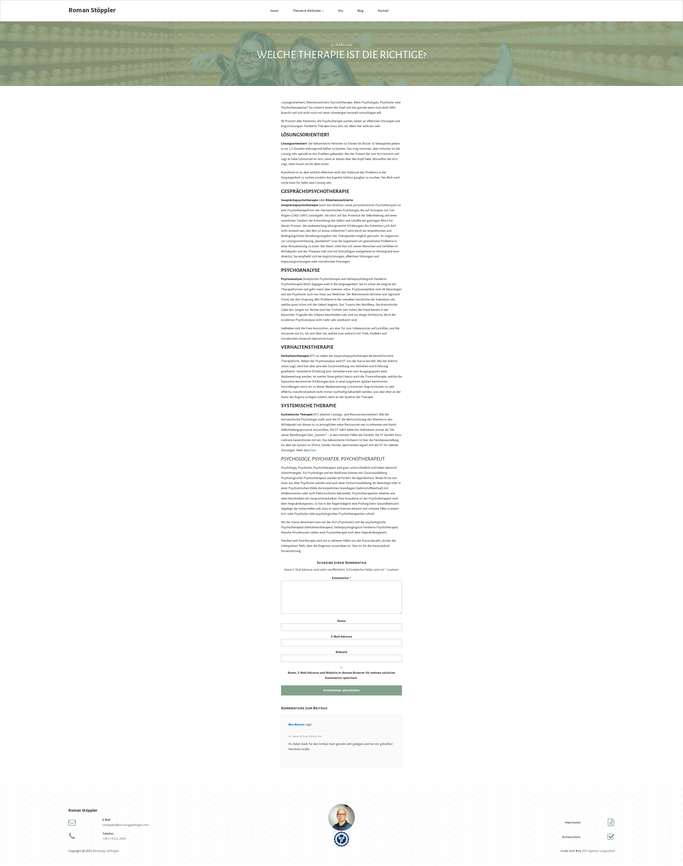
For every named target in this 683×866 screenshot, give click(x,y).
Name (341, 621)
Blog (360, 11)
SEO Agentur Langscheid (598, 851)
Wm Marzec (296, 724)
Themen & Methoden (307, 11)
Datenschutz (571, 837)
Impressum (573, 822)
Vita (340, 11)
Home (274, 11)
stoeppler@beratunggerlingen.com (125, 825)
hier (313, 450)
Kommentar (341, 578)
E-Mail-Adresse (341, 636)
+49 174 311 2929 (114, 838)
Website (341, 652)
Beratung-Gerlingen (106, 851)
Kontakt (383, 11)
